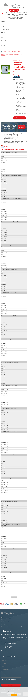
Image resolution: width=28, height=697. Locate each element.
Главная (3, 21)
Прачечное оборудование (8, 618)
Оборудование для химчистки (15, 51)
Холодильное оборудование (8, 624)
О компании (4, 24)
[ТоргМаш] (14, 5)
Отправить (10, 685)
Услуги (3, 32)
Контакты (3, 45)
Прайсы (3, 37)
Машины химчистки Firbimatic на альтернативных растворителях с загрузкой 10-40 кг (13, 52)
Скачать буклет (8, 146)
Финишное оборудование (8, 622)
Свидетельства (5, 35)
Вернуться (14, 596)
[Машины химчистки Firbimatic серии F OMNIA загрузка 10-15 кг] (5, 70)
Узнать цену (19, 117)
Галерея (3, 43)
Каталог (3, 26)
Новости (3, 40)
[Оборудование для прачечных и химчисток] (8, 613)
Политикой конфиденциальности (9, 681)
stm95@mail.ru (6, 651)
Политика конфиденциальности (7, 692)
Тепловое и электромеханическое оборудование (13, 626)
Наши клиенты (5, 29)
